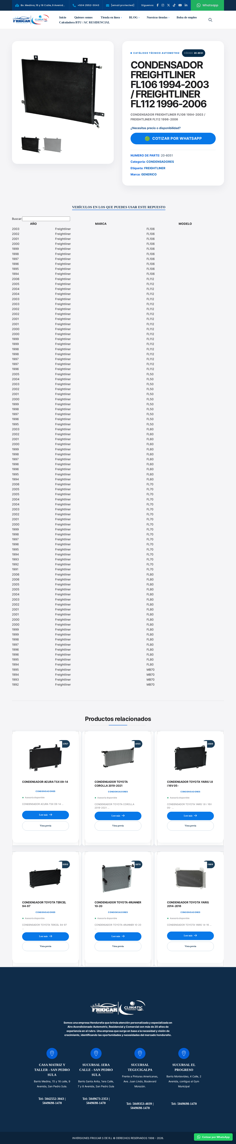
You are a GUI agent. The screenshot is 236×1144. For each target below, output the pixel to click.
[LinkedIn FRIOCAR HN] (186, 5)
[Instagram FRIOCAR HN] (163, 5)
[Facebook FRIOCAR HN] (158, 5)
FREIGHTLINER (154, 168)
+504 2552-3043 (88, 5)
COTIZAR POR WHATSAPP (173, 138)
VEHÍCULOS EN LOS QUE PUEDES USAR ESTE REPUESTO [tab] (118, 207)
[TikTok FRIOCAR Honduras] (174, 5)
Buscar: (17, 219)
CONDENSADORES (160, 161)
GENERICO (149, 174)
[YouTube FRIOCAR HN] (180, 5)
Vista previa (45, 826)
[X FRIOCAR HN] (168, 5)
